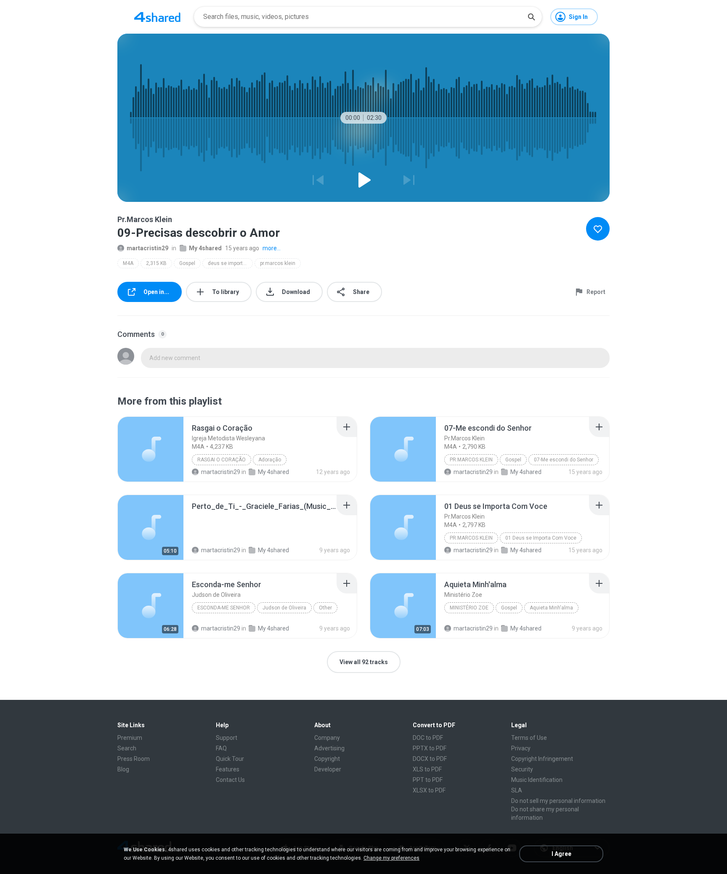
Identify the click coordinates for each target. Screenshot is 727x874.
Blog (123, 769)
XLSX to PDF (429, 790)
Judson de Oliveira (284, 608)
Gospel (187, 263)
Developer (327, 769)
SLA (516, 790)
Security (522, 769)
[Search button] (531, 17)
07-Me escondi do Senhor (563, 460)
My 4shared (205, 248)
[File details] (150, 449)
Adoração (269, 460)
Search (126, 748)
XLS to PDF (427, 769)
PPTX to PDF (429, 748)
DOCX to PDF (430, 758)
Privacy (521, 748)
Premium (129, 737)
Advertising (329, 748)
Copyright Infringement (542, 758)
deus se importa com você (230, 263)
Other (325, 608)
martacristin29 (147, 248)
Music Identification (536, 779)
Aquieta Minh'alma (551, 608)
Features (227, 769)
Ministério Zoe (469, 608)
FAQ (221, 748)
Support (226, 737)
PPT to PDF (428, 779)
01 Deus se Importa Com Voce (540, 538)
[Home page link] (157, 17)
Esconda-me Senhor (223, 608)
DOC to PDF (428, 737)
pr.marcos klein (277, 263)
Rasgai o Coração (221, 460)
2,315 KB (156, 263)
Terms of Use (529, 737)
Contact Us (230, 779)
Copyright (327, 758)
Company (327, 737)
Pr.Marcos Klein (471, 460)
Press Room (133, 758)
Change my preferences (391, 858)
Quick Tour (230, 758)
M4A (128, 263)
